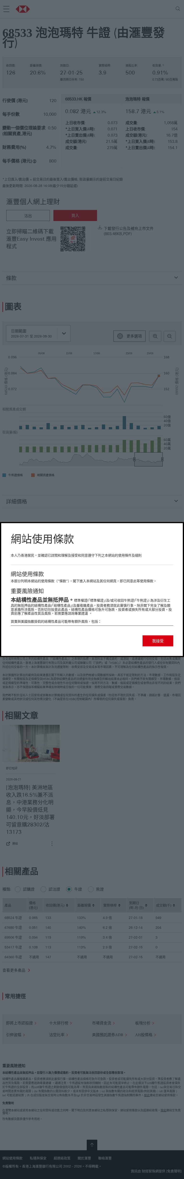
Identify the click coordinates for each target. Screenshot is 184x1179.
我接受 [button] (158, 641)
